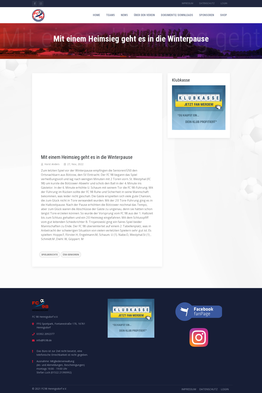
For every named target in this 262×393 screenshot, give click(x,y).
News (124, 15)
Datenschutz (207, 3)
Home (96, 15)
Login (224, 3)
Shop (223, 15)
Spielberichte (49, 254)
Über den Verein (144, 15)
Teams (110, 15)
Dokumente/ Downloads (177, 15)
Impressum (187, 3)
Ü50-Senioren (71, 254)
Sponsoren (206, 15)
